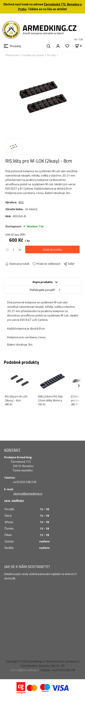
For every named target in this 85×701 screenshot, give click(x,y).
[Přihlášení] (58, 46)
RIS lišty (51, 55)
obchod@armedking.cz (27, 493)
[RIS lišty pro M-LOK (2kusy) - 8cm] (42, 97)
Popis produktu (43, 282)
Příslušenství (12, 55)
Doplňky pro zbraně (33, 55)
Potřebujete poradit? (42, 290)
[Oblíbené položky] (67, 46)
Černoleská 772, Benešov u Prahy (50, 6)
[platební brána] (21, 687)
